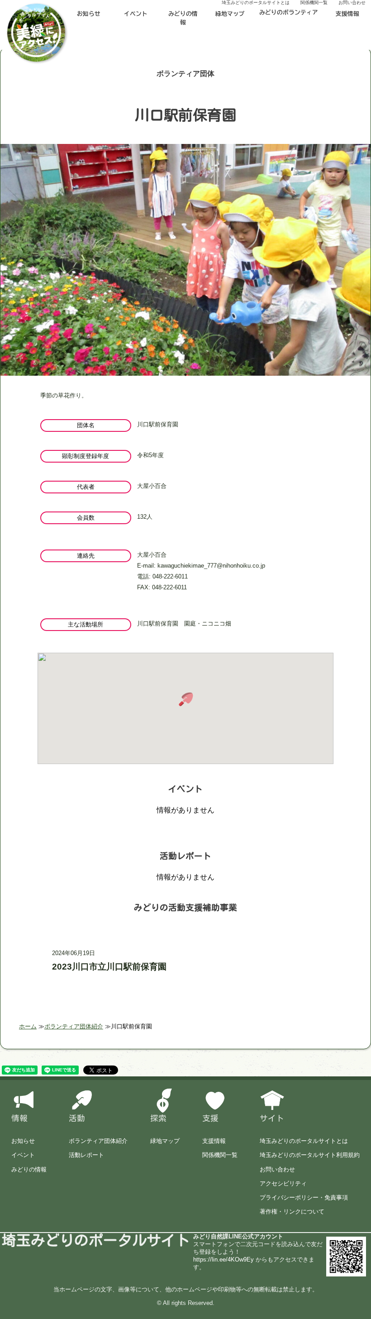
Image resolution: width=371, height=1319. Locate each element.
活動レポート (86, 1155)
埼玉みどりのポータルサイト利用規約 (310, 1155)
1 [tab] (185, 374)
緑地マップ (230, 14)
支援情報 (347, 14)
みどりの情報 (183, 18)
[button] (185, 699)
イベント (135, 14)
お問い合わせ (277, 1169)
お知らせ (88, 14)
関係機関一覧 (220, 1155)
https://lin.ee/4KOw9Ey (223, 1259)
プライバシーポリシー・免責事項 (304, 1197)
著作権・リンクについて (292, 1211)
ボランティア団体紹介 (98, 1140)
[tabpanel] (185, 283)
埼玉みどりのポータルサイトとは (304, 1140)
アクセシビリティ (283, 1183)
